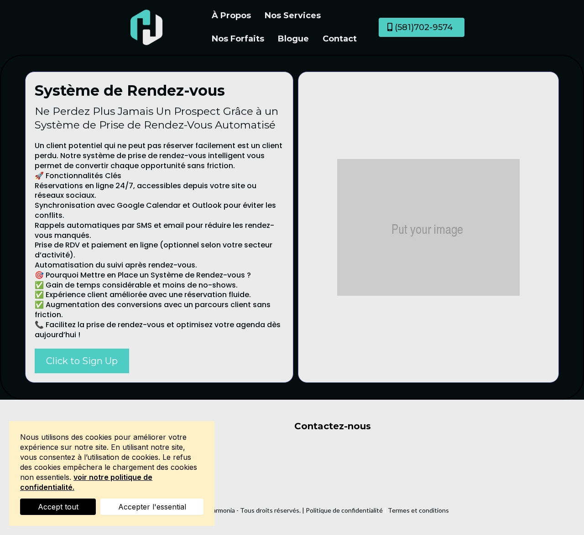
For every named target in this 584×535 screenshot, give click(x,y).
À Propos (231, 15)
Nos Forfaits (238, 39)
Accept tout (58, 506)
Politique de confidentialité (344, 510)
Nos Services (293, 15)
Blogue (293, 39)
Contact (340, 39)
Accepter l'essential (152, 506)
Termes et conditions (418, 510)
